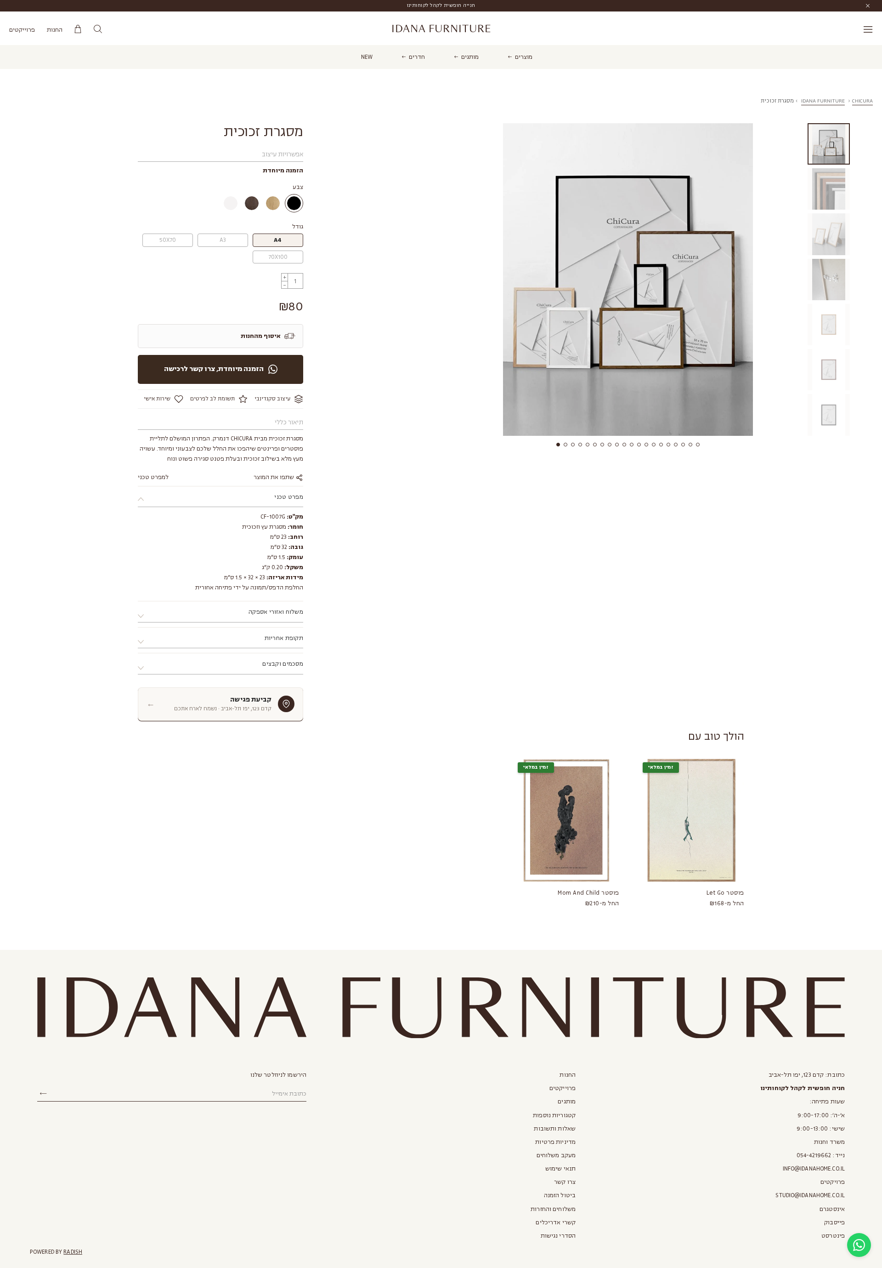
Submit (43, 1094)
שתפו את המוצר (274, 477)
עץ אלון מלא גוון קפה (252, 203)
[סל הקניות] (77, 29)
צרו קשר (565, 1182)
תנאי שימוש (560, 1169)
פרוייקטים (22, 30)
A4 (278, 240)
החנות (54, 30)
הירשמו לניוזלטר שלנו (278, 1075)
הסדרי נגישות (558, 1236)
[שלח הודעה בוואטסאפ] (859, 1245)
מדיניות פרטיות (555, 1142)
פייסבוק (834, 1222)
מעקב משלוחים (556, 1155)
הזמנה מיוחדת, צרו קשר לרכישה (214, 369)
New (367, 57)
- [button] (284, 285)
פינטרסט (833, 1236)
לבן (230, 203)
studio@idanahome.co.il (810, 1195)
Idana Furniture (441, 29)
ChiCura (862, 101)
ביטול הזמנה (560, 1195)
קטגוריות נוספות (554, 1115)
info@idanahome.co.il (814, 1169)
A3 (223, 240)
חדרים (417, 57)
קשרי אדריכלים (556, 1222)
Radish (72, 1252)
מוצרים (523, 57)
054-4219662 (814, 1155)
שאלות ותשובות (555, 1129)
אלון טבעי (273, 203)
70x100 (278, 257)
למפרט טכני (153, 477)
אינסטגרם (832, 1209)
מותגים (470, 57)
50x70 (167, 240)
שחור (294, 203)
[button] (558, 444)
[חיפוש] (97, 29)
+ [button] (285, 277)
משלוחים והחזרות (553, 1209)
